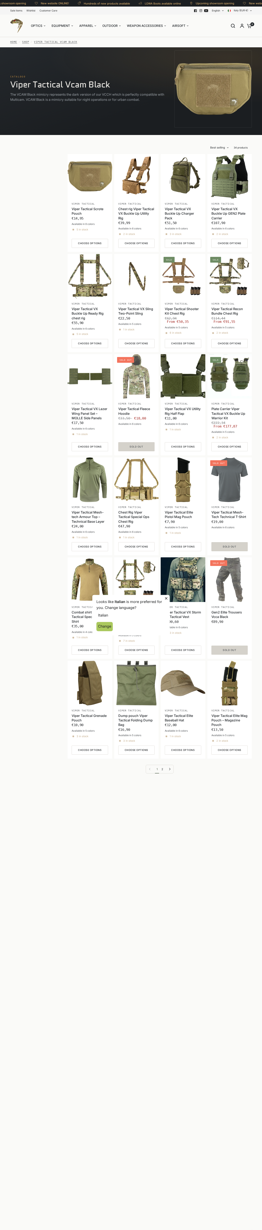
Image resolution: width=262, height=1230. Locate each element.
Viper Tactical (83, 204)
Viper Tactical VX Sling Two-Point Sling (135, 311)
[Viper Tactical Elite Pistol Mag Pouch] (183, 479)
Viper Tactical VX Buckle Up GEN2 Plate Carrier (228, 213)
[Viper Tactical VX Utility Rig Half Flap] (183, 376)
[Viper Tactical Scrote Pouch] (90, 176)
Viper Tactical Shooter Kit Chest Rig (182, 311)
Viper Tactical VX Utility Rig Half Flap (183, 411)
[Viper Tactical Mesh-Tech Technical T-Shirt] (229, 479)
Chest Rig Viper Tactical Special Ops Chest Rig (133, 517)
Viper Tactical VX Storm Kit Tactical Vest (183, 614)
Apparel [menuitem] (86, 26)
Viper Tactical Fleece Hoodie (134, 411)
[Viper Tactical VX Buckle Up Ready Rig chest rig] (90, 276)
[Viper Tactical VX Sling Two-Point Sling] (136, 276)
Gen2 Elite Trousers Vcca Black (226, 614)
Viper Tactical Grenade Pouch (89, 718)
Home (13, 42)
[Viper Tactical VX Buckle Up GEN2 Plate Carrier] (229, 176)
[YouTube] (206, 10)
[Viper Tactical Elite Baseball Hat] (183, 683)
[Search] (233, 26)
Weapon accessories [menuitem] (145, 26)
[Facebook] (195, 10)
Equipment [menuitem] (61, 26)
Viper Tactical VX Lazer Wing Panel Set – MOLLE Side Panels (89, 413)
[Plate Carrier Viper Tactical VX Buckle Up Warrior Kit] (229, 376)
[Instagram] (200, 10)
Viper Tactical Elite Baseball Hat (179, 718)
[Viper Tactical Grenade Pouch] (90, 683)
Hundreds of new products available (100, 3)
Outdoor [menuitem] (110, 26)
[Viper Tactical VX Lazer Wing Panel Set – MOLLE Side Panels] (90, 376)
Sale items (16, 10)
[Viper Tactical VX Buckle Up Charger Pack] (183, 176)
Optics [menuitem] (36, 26)
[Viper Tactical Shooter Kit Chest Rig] (183, 276)
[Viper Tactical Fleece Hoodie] (136, 376)
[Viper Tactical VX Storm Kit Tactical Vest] (183, 579)
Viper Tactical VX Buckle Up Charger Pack (179, 213)
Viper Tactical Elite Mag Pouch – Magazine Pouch (229, 720)
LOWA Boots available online (156, 3)
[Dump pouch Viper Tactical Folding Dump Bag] (136, 683)
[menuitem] (17, 11)
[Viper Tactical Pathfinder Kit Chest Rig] (136, 579)
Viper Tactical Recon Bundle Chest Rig (227, 311)
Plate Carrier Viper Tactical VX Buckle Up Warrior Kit (228, 413)
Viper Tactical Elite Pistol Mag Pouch (179, 514)
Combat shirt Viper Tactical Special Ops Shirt (87, 617)
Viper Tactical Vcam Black (55, 42)
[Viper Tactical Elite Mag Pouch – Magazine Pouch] (229, 683)
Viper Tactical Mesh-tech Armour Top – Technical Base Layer (88, 517)
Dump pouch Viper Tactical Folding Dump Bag (135, 720)
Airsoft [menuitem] (178, 26)
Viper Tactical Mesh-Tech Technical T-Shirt (228, 514)
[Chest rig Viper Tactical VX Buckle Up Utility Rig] (136, 176)
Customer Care (48, 10)
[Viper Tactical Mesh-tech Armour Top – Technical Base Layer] (90, 479)
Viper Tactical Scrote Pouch (87, 211)
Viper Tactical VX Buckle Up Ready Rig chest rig (88, 313)
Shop (25, 42)
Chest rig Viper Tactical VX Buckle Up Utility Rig (136, 213)
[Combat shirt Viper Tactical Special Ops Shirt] (90, 579)
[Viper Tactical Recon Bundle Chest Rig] (229, 276)
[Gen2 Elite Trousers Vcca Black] (229, 579)
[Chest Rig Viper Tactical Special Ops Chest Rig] (136, 479)
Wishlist (30, 10)
